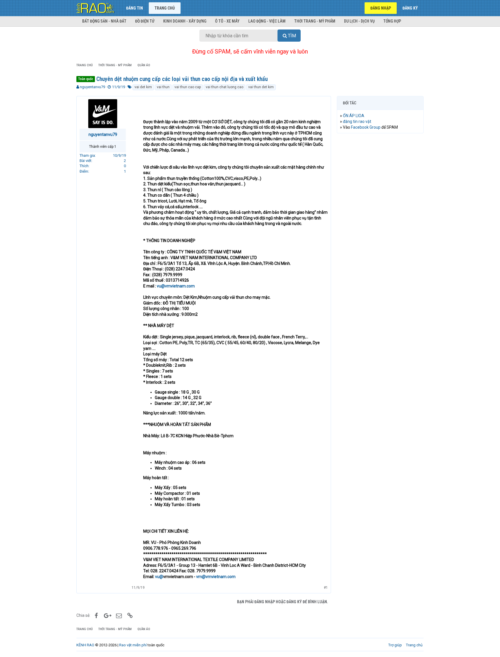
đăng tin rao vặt (357, 121)
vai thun (163, 87)
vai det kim (143, 87)
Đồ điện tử (145, 21)
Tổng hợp (392, 21)
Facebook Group (365, 127)
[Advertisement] (380, 226)
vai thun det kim (261, 87)
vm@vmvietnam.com (216, 576)
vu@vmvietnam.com (176, 286)
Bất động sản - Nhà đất (104, 21)
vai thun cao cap (187, 87)
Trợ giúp (395, 645)
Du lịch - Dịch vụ (359, 21)
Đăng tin (134, 8)
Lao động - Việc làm (267, 21)
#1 (326, 588)
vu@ (159, 576)
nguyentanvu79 (92, 87)
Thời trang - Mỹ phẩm (314, 21)
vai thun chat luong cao (224, 87)
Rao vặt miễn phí (133, 645)
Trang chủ (165, 8)
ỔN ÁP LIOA (353, 115)
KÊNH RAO (85, 645)
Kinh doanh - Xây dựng (184, 21)
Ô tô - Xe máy (227, 21)
